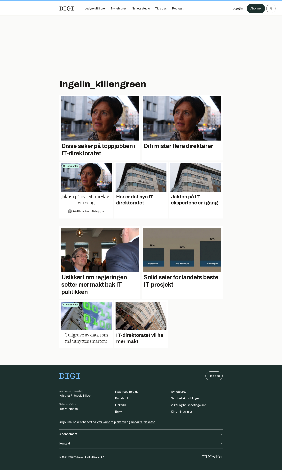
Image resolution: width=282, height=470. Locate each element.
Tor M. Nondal (68, 409)
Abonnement (68, 434)
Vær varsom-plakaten (111, 422)
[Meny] (270, 8)
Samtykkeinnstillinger (185, 398)
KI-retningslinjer (181, 411)
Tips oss (214, 376)
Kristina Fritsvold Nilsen (75, 395)
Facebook (122, 398)
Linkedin (120, 405)
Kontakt (64, 443)
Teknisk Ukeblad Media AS (89, 457)
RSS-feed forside (126, 391)
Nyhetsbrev (178, 391)
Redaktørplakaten (143, 422)
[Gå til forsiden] (66, 8)
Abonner (256, 8)
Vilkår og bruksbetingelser (188, 405)
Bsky (118, 411)
